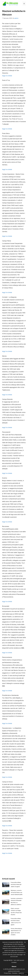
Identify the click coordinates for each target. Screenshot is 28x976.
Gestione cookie (24, 974)
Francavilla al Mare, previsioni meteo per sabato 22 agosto (16, 884)
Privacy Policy (7, 973)
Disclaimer (15, 973)
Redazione (21, 973)
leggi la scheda (7, 76)
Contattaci (14, 962)
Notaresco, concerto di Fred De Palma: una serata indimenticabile (16, 892)
